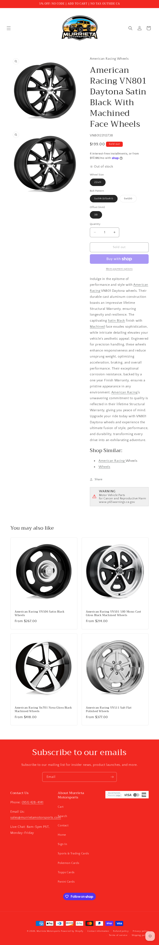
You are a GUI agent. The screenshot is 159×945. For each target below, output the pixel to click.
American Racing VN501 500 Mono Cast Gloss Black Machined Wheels (113, 613)
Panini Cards (66, 881)
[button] (8, 28)
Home (62, 835)
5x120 (130, 199)
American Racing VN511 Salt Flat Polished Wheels (109, 709)
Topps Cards (66, 872)
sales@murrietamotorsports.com (35, 817)
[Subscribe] (112, 777)
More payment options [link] (119, 269)
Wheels (104, 467)
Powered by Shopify (72, 931)
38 (98, 216)
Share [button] (98, 479)
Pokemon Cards (68, 863)
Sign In (62, 844)
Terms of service (118, 935)
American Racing (124, 392)
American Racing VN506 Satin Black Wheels (40, 613)
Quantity (95, 224)
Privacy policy (141, 931)
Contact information (98, 931)
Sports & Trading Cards (73, 853)
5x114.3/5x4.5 (106, 199)
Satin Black (116, 320)
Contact (63, 825)
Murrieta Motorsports (48, 931)
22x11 (100, 183)
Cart (60, 807)
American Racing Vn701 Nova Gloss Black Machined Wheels (43, 709)
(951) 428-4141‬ (32, 802)
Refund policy (121, 931)
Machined (97, 326)
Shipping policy (140, 935)
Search (62, 816)
